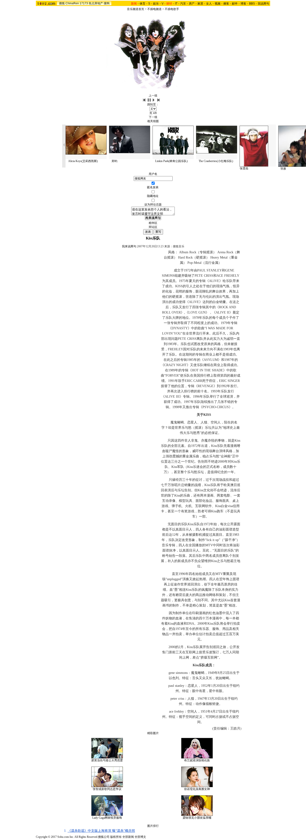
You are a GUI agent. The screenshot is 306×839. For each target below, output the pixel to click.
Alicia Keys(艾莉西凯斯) (83, 161)
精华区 (153, 223)
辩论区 (153, 227)
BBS (252, 3)
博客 (243, 3)
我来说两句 (129, 246)
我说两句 (263, 3)
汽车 (183, 3)
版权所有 (116, 837)
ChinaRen (72, 3)
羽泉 (283, 168)
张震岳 (244, 168)
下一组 (153, 117)
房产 (192, 3)
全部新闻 (128, 837)
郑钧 (114, 161)
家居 (200, 3)
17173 (84, 3)
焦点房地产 (96, 3)
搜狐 (62, 3)
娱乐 (156, 3)
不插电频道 (154, 9)
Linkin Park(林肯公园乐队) (171, 161)
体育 (142, 3)
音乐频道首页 (135, 9)
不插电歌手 (172, 9)
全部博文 (140, 837)
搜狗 (106, 3)
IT (176, 3)
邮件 (235, 3)
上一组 (153, 95)
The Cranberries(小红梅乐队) (216, 161)
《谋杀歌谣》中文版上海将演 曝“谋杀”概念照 (101, 831)
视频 (217, 3)
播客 (226, 3)
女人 (209, 3)
